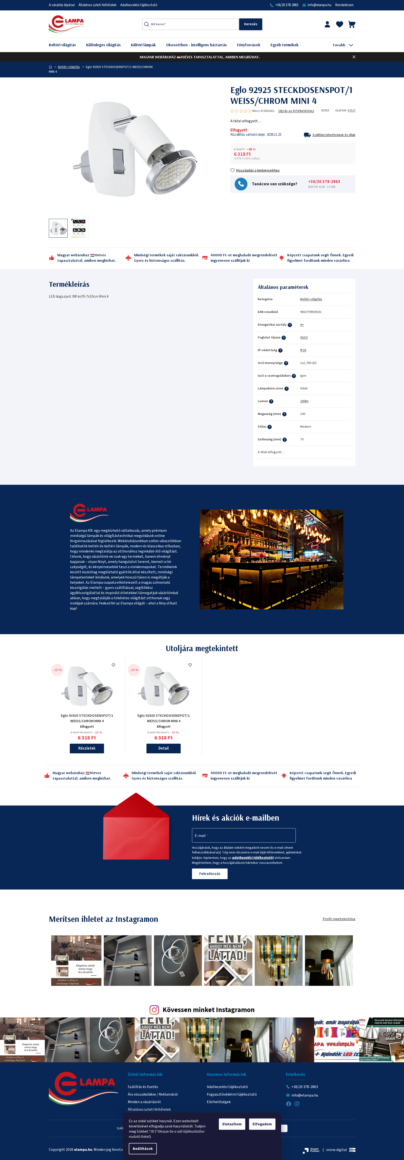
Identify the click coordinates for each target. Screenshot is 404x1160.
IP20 (303, 350)
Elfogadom (262, 1124)
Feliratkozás (209, 873)
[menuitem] (66, 45)
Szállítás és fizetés (143, 1086)
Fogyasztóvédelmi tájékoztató (232, 1094)
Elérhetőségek (219, 1102)
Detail (163, 748)
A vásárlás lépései (62, 5)
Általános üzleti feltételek (98, 5)
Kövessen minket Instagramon (209, 1010)
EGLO (351, 110)
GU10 (304, 337)
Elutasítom (232, 1124)
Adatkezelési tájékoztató (138, 5)
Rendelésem (344, 5)
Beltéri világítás (311, 299)
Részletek (87, 748)
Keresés (250, 24)
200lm (304, 401)
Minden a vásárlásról (144, 1102)
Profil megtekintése (339, 919)
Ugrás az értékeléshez (296, 111)
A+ (302, 324)
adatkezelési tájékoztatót (253, 857)
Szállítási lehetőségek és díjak (333, 135)
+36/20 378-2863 (286, 5)
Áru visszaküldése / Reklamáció (153, 1094)
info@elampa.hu (319, 5)
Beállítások (143, 1148)
